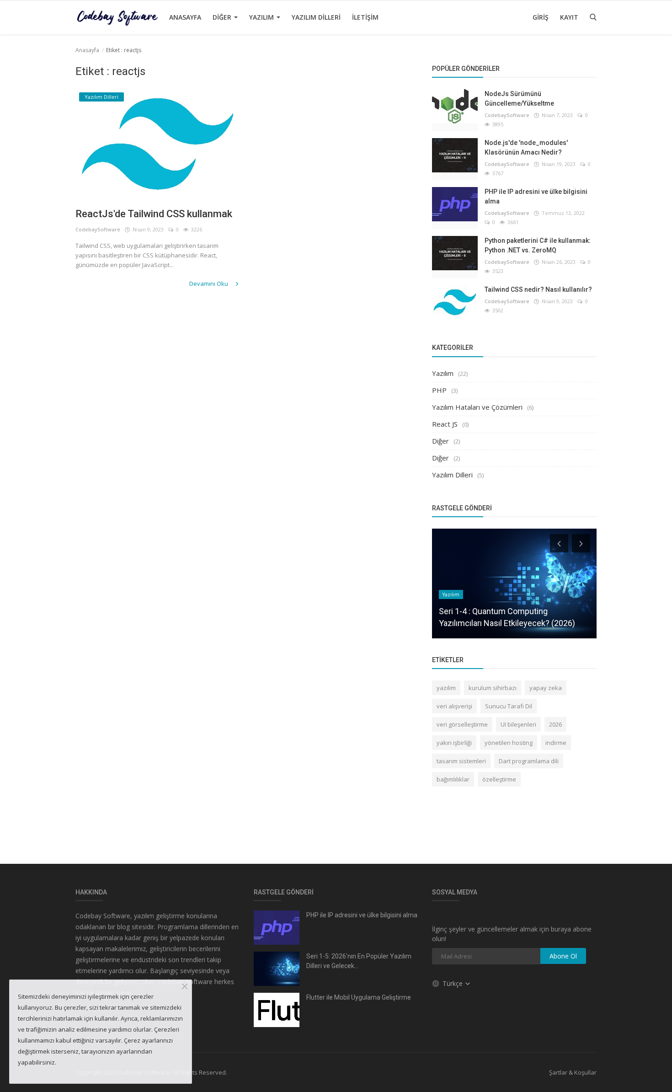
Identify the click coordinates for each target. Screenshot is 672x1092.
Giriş (541, 17)
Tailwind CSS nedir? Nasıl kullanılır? (538, 289)
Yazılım (262, 17)
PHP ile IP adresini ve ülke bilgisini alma (536, 196)
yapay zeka (545, 688)
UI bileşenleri (518, 724)
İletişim (365, 17)
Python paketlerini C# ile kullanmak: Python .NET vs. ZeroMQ (538, 245)
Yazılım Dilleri (316, 17)
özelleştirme (499, 779)
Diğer (223, 17)
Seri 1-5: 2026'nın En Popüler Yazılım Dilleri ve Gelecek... (358, 961)
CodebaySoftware (97, 229)
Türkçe (453, 983)
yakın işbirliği (454, 743)
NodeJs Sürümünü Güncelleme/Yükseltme (519, 98)
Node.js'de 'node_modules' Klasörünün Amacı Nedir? (526, 147)
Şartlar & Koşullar (573, 1072)
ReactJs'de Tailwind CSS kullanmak (153, 213)
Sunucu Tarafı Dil (508, 706)
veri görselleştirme (462, 724)
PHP (439, 390)
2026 (555, 724)
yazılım (446, 688)
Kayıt (569, 17)
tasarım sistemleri (461, 761)
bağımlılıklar (453, 779)
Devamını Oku (209, 283)
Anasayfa (185, 17)
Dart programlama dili (529, 761)
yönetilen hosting (509, 743)
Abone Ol (563, 956)
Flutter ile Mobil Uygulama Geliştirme (358, 997)
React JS (445, 423)
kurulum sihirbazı (493, 688)
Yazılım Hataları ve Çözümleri (477, 407)
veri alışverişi (454, 706)
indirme (555, 743)
